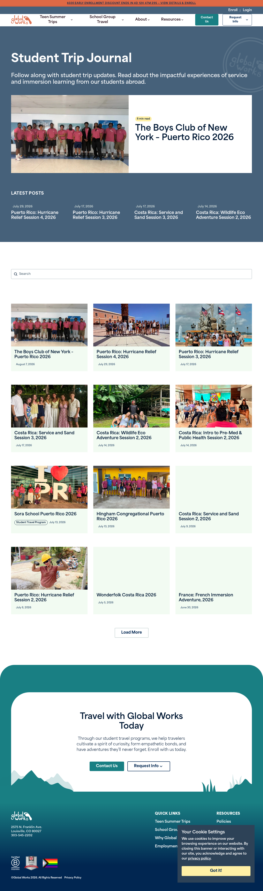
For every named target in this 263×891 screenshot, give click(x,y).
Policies (224, 822)
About (141, 20)
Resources (171, 20)
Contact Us (207, 19)
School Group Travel (102, 19)
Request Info (235, 19)
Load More (131, 633)
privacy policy (199, 858)
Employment (167, 846)
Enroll (233, 10)
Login (247, 10)
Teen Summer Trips (53, 19)
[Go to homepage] (21, 19)
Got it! (216, 871)
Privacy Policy (72, 878)
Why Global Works (172, 838)
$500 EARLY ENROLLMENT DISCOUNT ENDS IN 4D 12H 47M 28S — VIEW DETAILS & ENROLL (131, 3)
